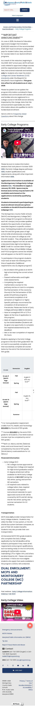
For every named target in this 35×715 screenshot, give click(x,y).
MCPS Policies (7, 633)
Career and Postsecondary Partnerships (17, 27)
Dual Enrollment (7, 29)
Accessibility (27, 687)
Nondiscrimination (25, 685)
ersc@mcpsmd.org (23, 660)
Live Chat (18, 670)
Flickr (28, 665)
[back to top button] (30, 625)
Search (24, 10)
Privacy (22, 681)
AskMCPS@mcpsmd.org (10, 656)
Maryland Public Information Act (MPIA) (16, 637)
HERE (3, 169)
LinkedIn (23, 665)
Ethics (31, 690)
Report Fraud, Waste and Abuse (13, 645)
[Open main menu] (17, 20)
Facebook (3, 665)
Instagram (13, 665)
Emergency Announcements (12, 630)
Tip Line (4, 641)
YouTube (18, 665)
